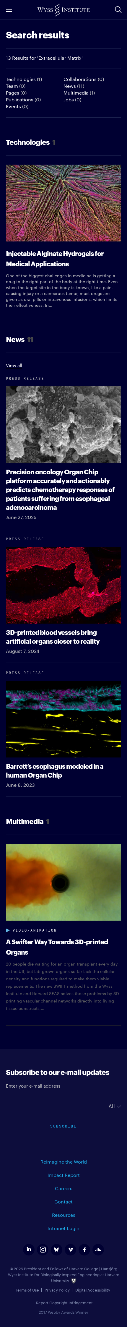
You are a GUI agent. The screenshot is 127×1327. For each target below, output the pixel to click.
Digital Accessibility (92, 1289)
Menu (9, 9)
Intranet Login (63, 1228)
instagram (42, 1249)
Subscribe (63, 1125)
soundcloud (98, 1249)
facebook (84, 1249)
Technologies (24, 79)
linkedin (29, 1249)
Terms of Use (27, 1289)
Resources (63, 1215)
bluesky (56, 1249)
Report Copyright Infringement (64, 1302)
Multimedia (79, 93)
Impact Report (64, 1175)
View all (14, 365)
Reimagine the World (63, 1162)
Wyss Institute (63, 10)
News (74, 86)
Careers (63, 1188)
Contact (63, 1201)
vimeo (70, 1249)
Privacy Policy (57, 1289)
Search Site (118, 9)
